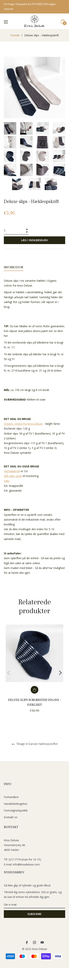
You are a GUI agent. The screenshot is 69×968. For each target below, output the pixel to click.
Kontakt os (10, 817)
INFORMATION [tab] (13, 267)
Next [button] (60, 673)
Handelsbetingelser (15, 804)
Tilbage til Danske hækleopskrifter (37, 744)
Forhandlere (11, 797)
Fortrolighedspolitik (16, 810)
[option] (34, 672)
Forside (15, 35)
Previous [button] (8, 673)
